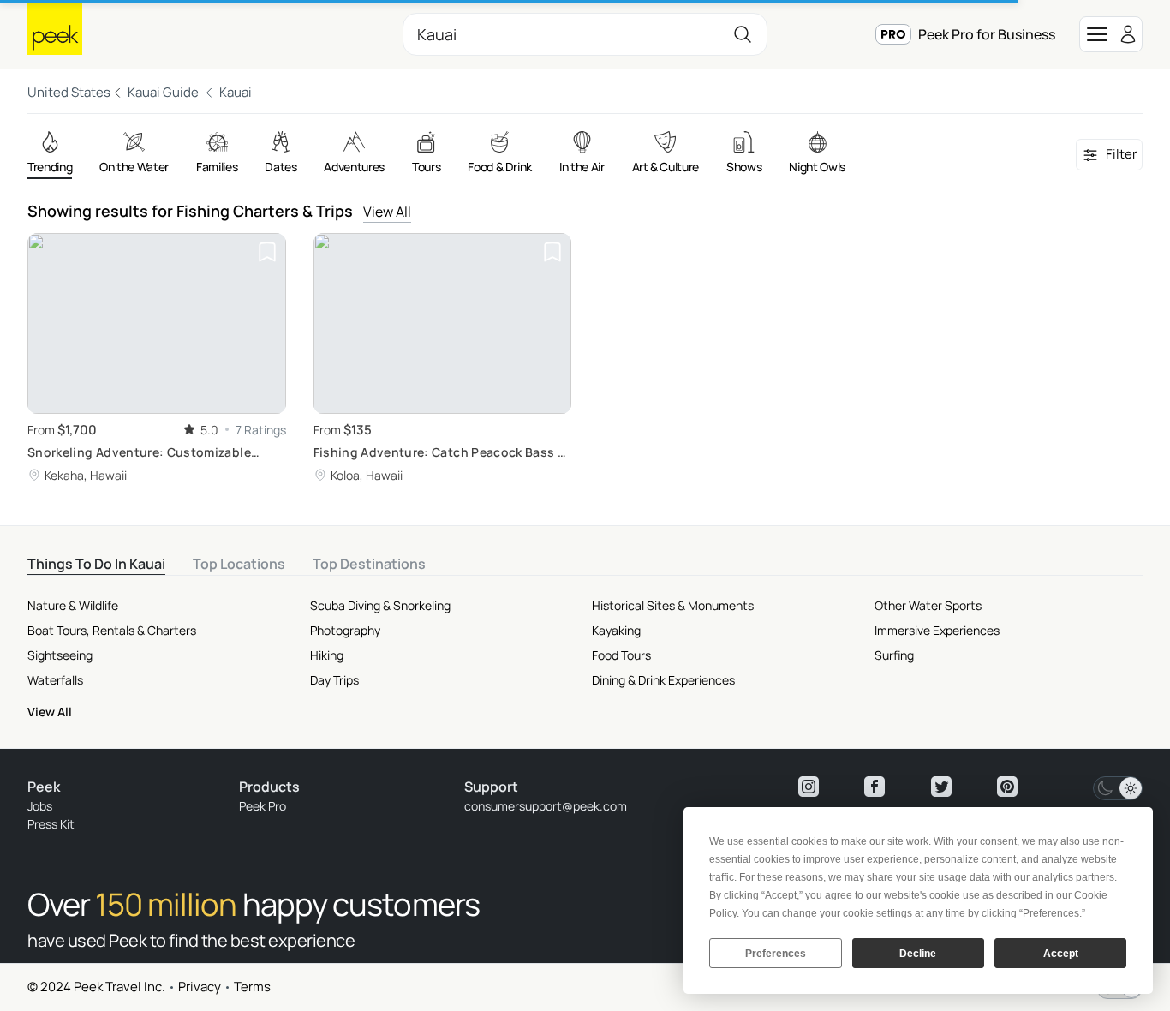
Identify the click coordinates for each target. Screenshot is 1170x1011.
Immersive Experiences (937, 630)
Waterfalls (55, 680)
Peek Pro (262, 806)
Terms (252, 987)
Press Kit (51, 824)
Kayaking (616, 630)
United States (68, 92)
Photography (345, 630)
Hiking (326, 655)
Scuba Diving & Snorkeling (380, 605)
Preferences (775, 954)
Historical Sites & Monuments (673, 605)
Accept (1060, 954)
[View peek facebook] (874, 786)
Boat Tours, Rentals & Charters (111, 630)
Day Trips (334, 680)
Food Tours (621, 655)
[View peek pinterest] (1007, 786)
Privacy (199, 987)
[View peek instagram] (808, 786)
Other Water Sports (928, 605)
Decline (917, 954)
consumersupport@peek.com (545, 806)
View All (387, 211)
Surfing (894, 655)
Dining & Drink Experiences (663, 680)
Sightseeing (60, 655)
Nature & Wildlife (72, 605)
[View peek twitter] (941, 786)
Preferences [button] (1051, 913)
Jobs (39, 806)
